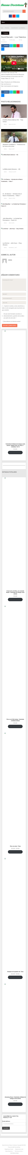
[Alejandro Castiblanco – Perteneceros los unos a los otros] (14, 136)
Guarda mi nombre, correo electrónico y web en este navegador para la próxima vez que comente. (13, 308)
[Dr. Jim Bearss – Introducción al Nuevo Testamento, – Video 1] (14, 185)
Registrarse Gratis (9, 1149)
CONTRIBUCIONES (14, 1153)
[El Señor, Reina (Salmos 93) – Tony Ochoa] (14, 111)
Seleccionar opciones (15, 452)
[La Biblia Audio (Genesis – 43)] (14, 160)
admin (3, 39)
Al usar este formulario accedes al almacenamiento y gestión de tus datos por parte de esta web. (14, 316)
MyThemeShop (16, 1147)
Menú (3, 22)
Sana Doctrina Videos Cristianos (9, 1145)
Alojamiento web (19, 1149)
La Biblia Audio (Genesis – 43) (11, 169)
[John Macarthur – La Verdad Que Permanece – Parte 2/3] (14, 209)
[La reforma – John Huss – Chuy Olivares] (14, 234)
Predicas (5, 33)
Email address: (6, 1121)
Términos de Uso (19, 1151)
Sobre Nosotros (9, 1151)
